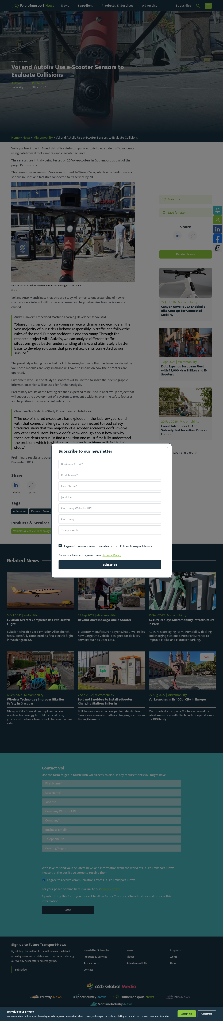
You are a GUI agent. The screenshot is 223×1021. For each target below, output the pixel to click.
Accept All (186, 1014)
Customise (206, 1014)
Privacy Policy (112, 555)
